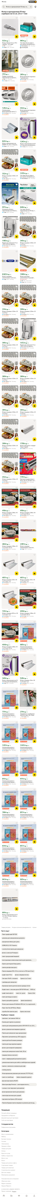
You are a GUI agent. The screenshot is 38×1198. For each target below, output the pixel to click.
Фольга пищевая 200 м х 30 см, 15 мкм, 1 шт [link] (10, 614)
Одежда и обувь (6, 1146)
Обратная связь (5, 1181)
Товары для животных (7, 1167)
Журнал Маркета (6, 1186)
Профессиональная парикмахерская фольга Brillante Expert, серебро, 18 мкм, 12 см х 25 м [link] (10, 77)
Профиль (34, 1195)
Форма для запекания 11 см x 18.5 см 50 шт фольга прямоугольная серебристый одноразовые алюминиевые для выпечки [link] (10, 243)
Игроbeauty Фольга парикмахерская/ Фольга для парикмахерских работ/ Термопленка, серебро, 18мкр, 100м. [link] (9, 210)
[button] (35, 7)
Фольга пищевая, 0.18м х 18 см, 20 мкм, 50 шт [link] (9, 513)
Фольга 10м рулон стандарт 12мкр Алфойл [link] (28, 446)
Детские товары (6, 1172)
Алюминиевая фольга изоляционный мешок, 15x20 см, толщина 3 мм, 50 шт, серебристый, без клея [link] (27, 647)
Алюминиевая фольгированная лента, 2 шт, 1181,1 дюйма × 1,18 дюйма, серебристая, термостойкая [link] (9, 111)
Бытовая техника (6, 1139)
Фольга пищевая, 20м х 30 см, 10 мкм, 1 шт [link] (9, 580)
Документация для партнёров (9, 1118)
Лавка (11, 1195)
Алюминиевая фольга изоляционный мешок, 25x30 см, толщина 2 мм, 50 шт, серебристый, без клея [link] (10, 882)
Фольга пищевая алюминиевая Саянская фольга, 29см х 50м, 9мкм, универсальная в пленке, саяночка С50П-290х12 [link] (27, 547)
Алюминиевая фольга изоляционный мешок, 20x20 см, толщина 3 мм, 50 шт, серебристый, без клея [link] (10, 815)
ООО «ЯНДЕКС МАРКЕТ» (13, 1189)
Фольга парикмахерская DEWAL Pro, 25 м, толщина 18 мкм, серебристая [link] (9, 144)
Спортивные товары (7, 1165)
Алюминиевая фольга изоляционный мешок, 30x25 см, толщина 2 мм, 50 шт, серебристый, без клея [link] (28, 882)
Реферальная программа (8, 1127)
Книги (3, 1160)
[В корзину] (17, 37)
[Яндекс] (14, 1191)
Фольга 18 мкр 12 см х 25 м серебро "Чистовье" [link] (9, 43)
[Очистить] (31, 7)
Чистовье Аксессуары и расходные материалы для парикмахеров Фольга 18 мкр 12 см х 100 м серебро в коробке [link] (27, 43)
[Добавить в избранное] (16, 18)
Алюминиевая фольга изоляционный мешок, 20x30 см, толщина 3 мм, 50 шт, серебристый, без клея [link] (28, 781)
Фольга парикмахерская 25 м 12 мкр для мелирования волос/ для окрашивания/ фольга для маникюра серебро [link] (28, 144)
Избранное (19, 1195)
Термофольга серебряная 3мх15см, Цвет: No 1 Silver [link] (27, 714)
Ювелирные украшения (8, 1175)
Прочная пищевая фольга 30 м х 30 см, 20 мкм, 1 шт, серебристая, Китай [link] (27, 479)
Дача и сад (4, 1158)
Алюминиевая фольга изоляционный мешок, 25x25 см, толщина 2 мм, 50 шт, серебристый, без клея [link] (10, 848)
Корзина (26, 1195)
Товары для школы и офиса (9, 1163)
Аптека (3, 1151)
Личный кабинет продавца (9, 1113)
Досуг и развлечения (7, 1134)
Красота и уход (5, 1153)
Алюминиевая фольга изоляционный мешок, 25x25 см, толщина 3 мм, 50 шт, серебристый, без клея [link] (27, 748)
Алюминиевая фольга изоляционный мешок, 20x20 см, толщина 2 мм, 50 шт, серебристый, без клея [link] (10, 714)
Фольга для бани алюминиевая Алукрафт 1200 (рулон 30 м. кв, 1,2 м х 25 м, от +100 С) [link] (28, 277)
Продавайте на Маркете (8, 1115)
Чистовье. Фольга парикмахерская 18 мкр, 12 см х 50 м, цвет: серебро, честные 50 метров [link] (27, 210)
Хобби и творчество (7, 1155)
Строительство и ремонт (8, 1170)
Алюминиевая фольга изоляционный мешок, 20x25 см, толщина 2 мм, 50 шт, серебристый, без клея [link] (10, 781)
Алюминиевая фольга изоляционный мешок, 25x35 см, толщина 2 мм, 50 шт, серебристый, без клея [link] (10, 748)
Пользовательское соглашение (10, 1178)
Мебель (3, 1136)
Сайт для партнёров (7, 1120)
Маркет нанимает (6, 1183)
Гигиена (3, 1141)
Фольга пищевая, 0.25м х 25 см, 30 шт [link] (10, 176)
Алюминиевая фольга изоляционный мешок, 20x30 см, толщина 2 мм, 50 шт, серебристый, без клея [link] (28, 815)
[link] (9, 934)
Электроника (5, 1144)
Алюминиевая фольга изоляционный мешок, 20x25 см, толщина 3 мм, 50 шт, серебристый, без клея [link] (28, 848)
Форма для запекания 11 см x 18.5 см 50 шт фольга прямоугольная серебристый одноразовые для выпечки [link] (27, 345)
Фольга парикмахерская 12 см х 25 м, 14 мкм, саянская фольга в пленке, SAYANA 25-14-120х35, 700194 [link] (9, 915)
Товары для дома (6, 1148)
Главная (4, 1195)
